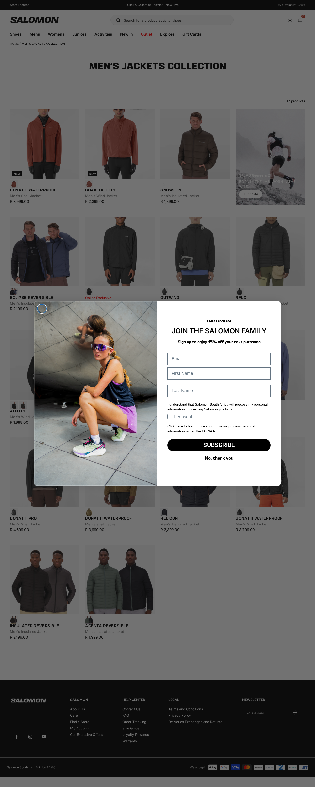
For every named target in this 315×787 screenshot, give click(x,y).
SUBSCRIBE (219, 445)
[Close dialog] (41, 308)
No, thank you (219, 458)
